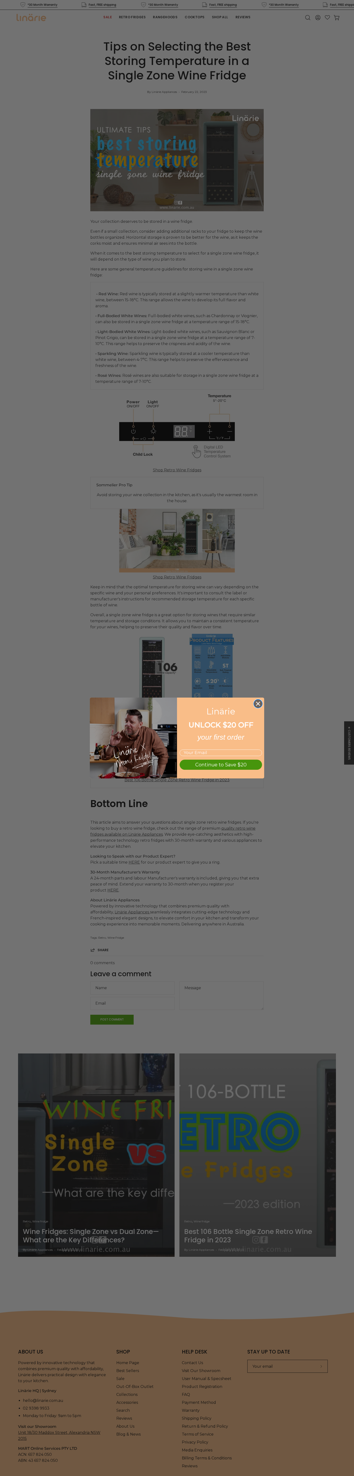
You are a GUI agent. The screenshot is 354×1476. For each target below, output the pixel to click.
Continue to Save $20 (221, 765)
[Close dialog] (258, 703)
